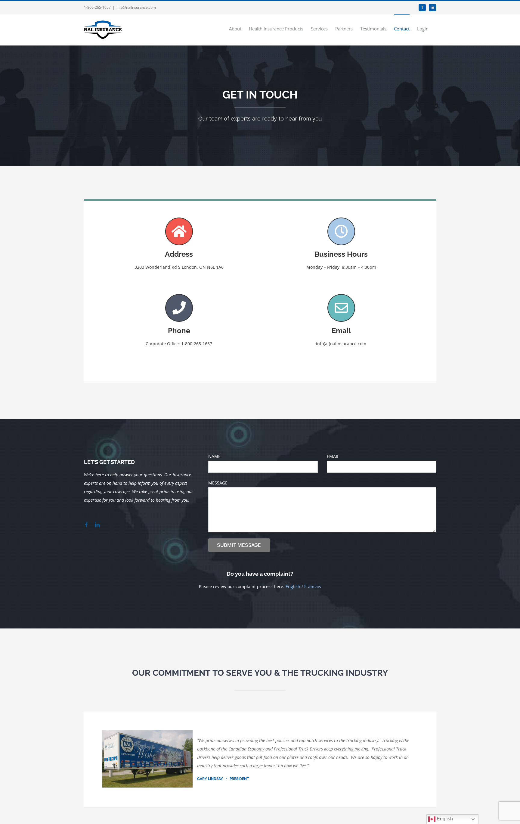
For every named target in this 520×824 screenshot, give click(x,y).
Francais (312, 586)
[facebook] (86, 524)
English (293, 586)
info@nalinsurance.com (136, 7)
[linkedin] (97, 524)
